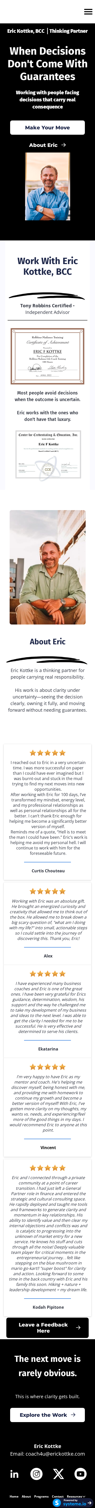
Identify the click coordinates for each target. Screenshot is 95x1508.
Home (14, 1496)
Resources (74, 1496)
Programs (41, 1496)
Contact (58, 1496)
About (26, 1496)
